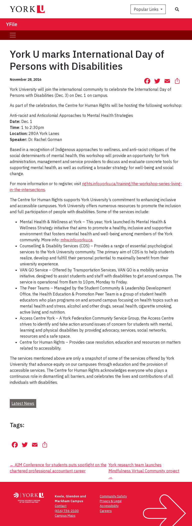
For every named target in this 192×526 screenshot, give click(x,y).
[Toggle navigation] (13, 35)
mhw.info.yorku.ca (76, 239)
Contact (60, 506)
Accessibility (109, 506)
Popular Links (147, 9)
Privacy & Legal (111, 501)
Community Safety (113, 496)
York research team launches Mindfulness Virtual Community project (143, 470)
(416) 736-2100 (67, 511)
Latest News (23, 403)
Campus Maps (65, 515)
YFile (11, 24)
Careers (106, 511)
